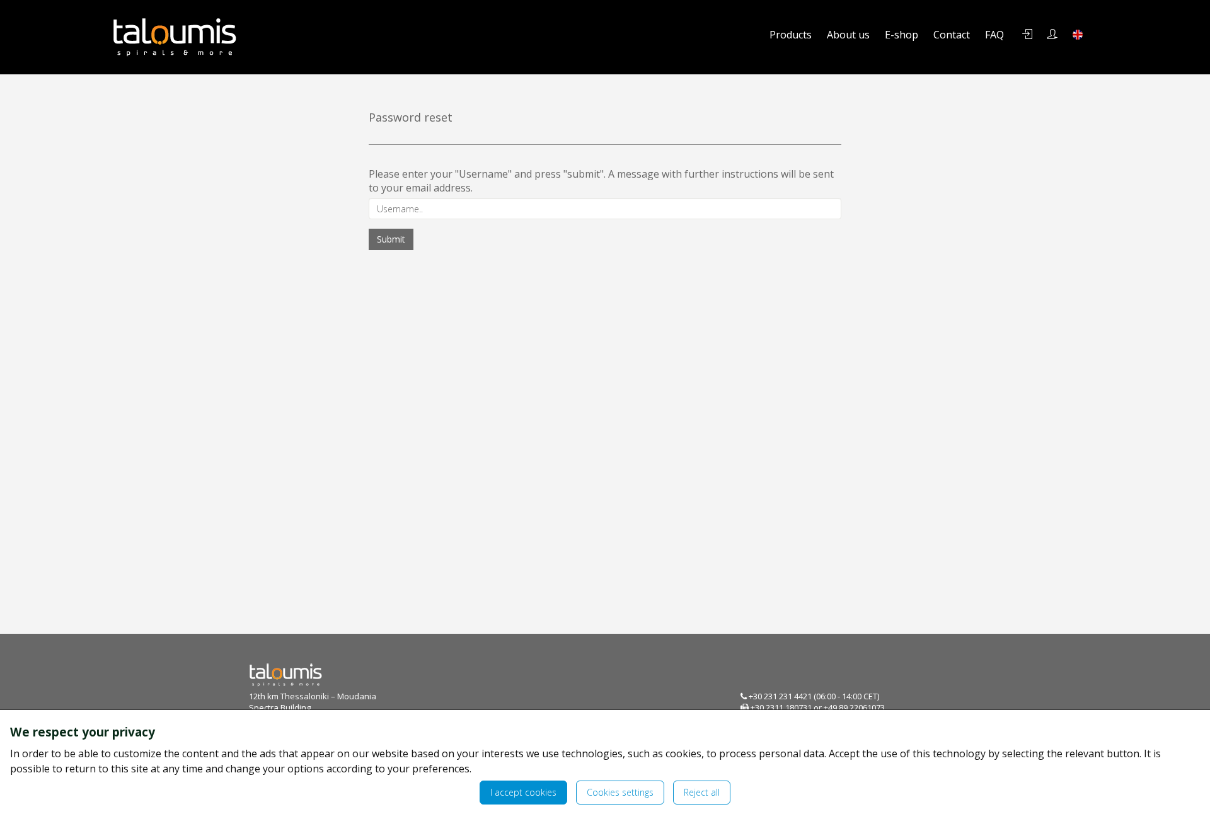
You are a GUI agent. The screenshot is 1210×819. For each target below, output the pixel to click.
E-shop (901, 35)
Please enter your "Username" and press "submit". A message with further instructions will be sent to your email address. (601, 181)
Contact (951, 35)
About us (848, 35)
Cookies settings (620, 792)
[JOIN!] (1052, 34)
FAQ (994, 35)
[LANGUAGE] (1077, 34)
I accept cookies (523, 792)
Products (790, 35)
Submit (391, 239)
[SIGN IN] (1027, 34)
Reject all (702, 792)
